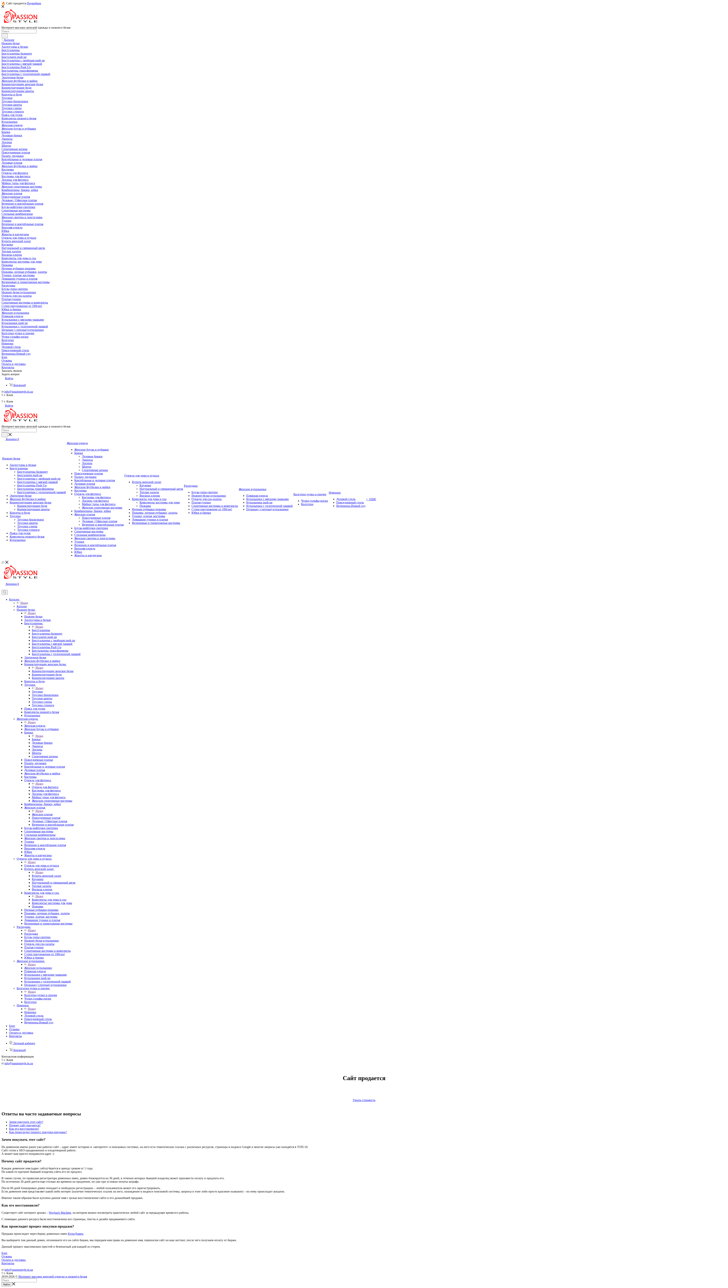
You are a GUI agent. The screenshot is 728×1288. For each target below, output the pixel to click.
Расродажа (31, 933)
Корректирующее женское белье (53, 671)
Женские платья (42, 814)
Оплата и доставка (14, 1259)
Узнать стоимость (364, 1100)
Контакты (8, 1263)
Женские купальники (38, 967)
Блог (5, 1253)
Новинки (30, 1012)
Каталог (22, 606)
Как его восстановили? (24, 1128)
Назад (24, 602)
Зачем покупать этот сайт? (26, 1122)
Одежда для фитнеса (45, 787)
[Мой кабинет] (3, 588)
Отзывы (7, 1256)
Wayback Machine (60, 1212)
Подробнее (34, 3)
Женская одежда (34, 725)
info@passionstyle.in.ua (18, 391)
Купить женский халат (46, 875)
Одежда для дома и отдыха (41, 865)
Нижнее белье (33, 616)
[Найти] (5, 35)
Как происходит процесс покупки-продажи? (38, 1132)
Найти (6, 1284)
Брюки (36, 739)
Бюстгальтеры (41, 630)
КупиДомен (75, 1233)
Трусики (37, 691)
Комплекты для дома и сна (49, 899)
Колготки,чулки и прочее (40, 995)
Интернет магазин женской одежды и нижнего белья (52, 1276)
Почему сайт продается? (25, 1125)
